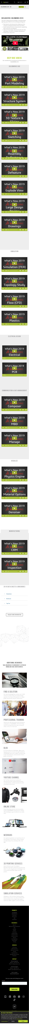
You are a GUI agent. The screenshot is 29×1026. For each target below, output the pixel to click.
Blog (3, 729)
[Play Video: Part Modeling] (14, 79)
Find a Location (14, 972)
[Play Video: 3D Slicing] (14, 115)
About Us (14, 924)
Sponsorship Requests (14, 973)
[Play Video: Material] (14, 490)
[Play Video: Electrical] (14, 351)
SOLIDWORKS (14, 912)
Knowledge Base (14, 939)
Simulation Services (6, 874)
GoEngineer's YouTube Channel (9, 759)
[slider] (13, 87)
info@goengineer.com (16, 963)
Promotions (14, 919)
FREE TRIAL (21, 7)
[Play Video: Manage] (14, 438)
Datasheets (9, 594)
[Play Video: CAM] (14, 546)
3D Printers (14, 915)
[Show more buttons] (25, 358)
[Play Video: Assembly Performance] (14, 151)
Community (14, 931)
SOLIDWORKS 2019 (5, 7)
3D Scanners (14, 916)
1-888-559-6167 (16, 968)
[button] (20, 2)
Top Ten (8, 603)
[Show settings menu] (23, 87)
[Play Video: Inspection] (14, 564)
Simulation (14, 955)
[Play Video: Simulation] (14, 263)
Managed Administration (14, 954)
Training (14, 941)
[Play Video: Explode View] (14, 186)
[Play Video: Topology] (14, 281)
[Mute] (20, 87)
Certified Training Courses (7, 701)
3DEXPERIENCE (14, 913)
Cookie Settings (4, 1021)
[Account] (25, 2)
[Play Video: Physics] (14, 472)
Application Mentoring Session (14, 926)
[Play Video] (3, 87)
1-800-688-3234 (16, 962)
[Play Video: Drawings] (14, 222)
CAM (14, 918)
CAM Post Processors (14, 950)
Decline (13, 1021)
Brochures (8, 598)
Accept (23, 1021)
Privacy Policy (19, 1018)
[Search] (14, 2)
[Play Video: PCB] (14, 368)
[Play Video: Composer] (14, 402)
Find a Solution (5, 673)
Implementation (14, 952)
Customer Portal (14, 934)
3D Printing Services (6, 845)
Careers (14, 930)
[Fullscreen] (25, 87)
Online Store (4, 788)
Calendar (14, 929)
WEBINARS (4, 816)
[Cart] (27, 2)
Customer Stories (14, 936)
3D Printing (14, 947)
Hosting (14, 951)
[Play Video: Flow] (14, 299)
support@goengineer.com (16, 969)
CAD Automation (14, 948)
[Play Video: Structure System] (14, 97)
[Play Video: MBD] (14, 420)
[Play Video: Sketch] (14, 133)
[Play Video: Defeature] (14, 168)
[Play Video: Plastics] (14, 316)
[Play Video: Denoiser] (14, 508)
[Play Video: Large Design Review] (14, 204)
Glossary (14, 937)
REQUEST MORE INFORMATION (14, 614)
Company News (14, 933)
